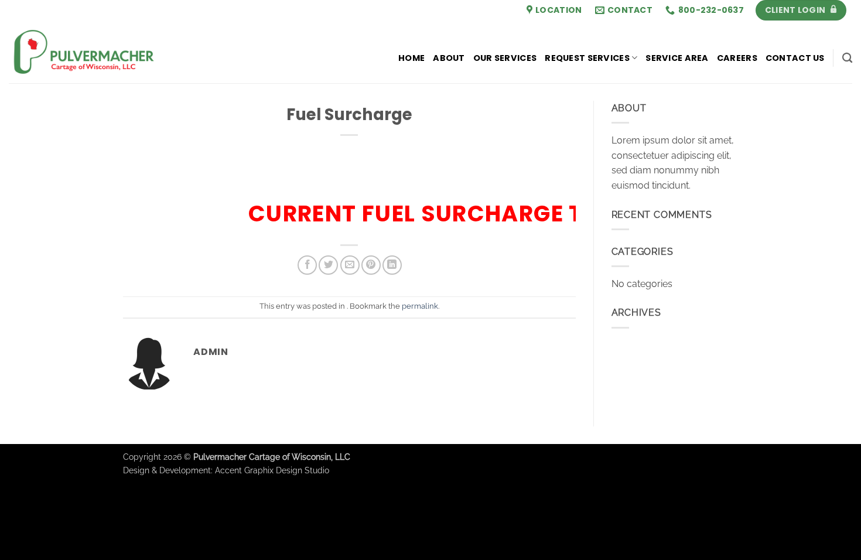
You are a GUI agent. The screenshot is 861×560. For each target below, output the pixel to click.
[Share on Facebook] (307, 265)
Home (411, 58)
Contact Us (795, 58)
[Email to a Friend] (350, 265)
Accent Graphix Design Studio (272, 470)
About (448, 58)
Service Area (676, 58)
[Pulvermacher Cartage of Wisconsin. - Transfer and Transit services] (123, 52)
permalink (420, 306)
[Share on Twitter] (328, 265)
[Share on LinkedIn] (392, 265)
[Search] (847, 58)
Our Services (505, 58)
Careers (737, 58)
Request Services (587, 58)
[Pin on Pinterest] (371, 265)
